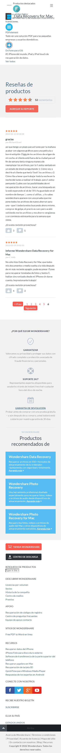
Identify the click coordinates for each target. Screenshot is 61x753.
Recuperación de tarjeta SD (19, 667)
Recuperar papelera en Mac (19, 663)
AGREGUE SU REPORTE (22, 109)
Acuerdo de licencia (30, 738)
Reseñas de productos (19, 87)
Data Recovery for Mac (33, 16)
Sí (9, 230)
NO (20, 230)
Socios (9, 588)
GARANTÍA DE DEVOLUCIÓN (30, 408)
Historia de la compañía (17, 592)
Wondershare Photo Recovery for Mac (23, 516)
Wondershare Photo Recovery (23, 485)
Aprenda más (15, 470)
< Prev (17, 304)
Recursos (48, 742)
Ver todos (10, 61)
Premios (10, 599)
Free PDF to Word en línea (19, 634)
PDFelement (12, 32)
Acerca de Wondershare (18, 734)
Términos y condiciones (43, 734)
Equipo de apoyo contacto (19, 619)
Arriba (30, 728)
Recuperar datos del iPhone (19, 649)
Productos (51, 5)
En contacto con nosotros (22, 742)
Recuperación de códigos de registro (24, 612)
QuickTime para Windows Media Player (26, 671)
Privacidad (12, 738)
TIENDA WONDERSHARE (26, 546)
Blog (39, 742)
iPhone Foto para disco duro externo (24, 652)
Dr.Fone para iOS (14, 50)
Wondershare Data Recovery (30, 457)
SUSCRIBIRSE (12, 707)
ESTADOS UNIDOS (15, 722)
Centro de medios (14, 595)
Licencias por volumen (17, 584)
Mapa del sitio (48, 738)
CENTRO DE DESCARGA (25, 556)
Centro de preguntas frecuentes (21, 616)
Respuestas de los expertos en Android (25, 674)
